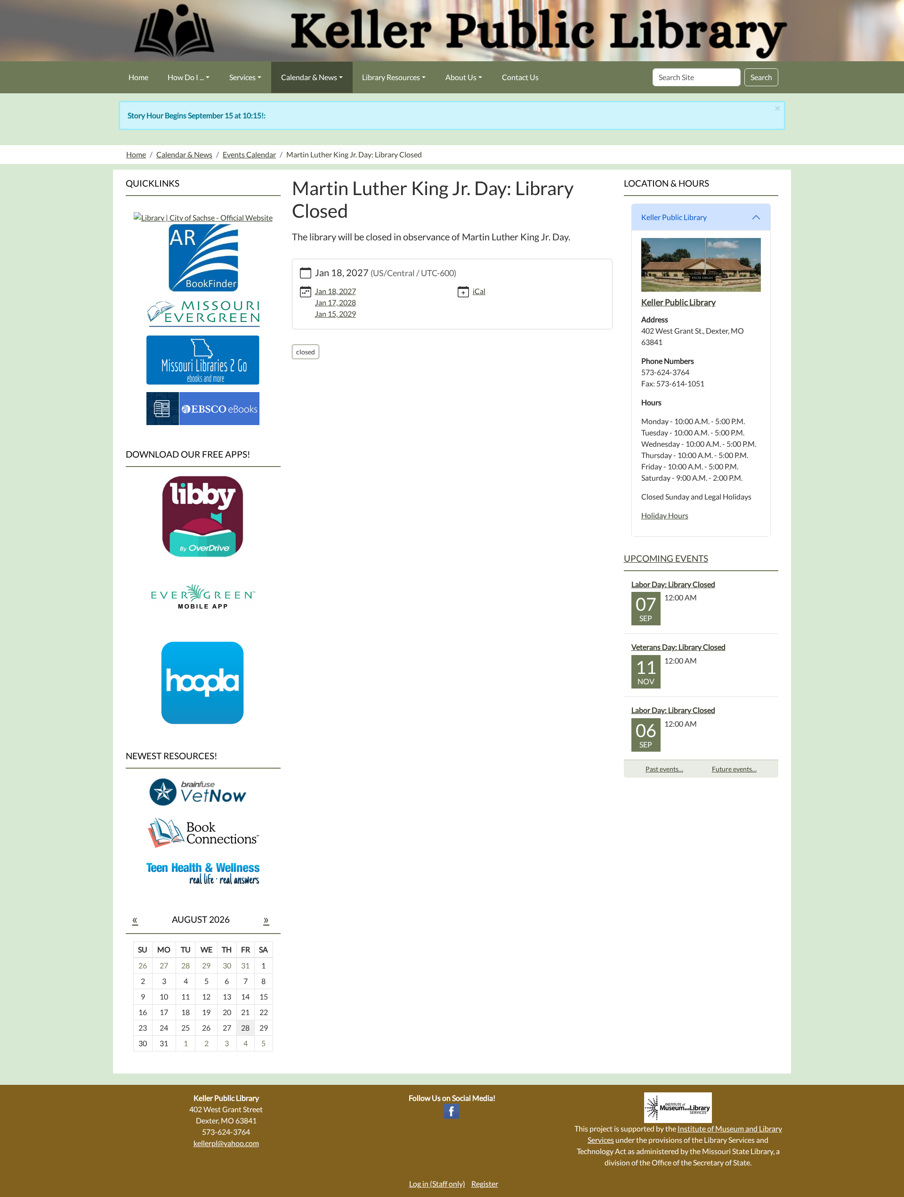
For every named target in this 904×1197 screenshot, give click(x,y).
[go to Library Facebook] (451, 1110)
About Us (460, 77)
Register (484, 1183)
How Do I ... (186, 77)
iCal (479, 291)
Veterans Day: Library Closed (678, 646)
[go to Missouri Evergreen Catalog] (203, 216)
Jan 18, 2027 (335, 291)
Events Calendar (249, 154)
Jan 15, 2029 (335, 313)
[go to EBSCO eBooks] (202, 407)
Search (761, 77)
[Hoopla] (203, 682)
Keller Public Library (674, 217)
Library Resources (391, 77)
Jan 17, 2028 (335, 302)
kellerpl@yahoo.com (226, 1143)
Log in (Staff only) (437, 1183)
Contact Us (520, 77)
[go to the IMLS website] (678, 1107)
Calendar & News (309, 77)
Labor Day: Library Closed (673, 584)
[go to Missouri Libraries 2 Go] (202, 358)
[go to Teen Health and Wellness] (202, 872)
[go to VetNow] (202, 791)
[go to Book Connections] (202, 832)
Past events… (664, 769)
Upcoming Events (666, 558)
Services (242, 77)
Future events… (734, 769)
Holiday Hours (664, 515)
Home (138, 77)
